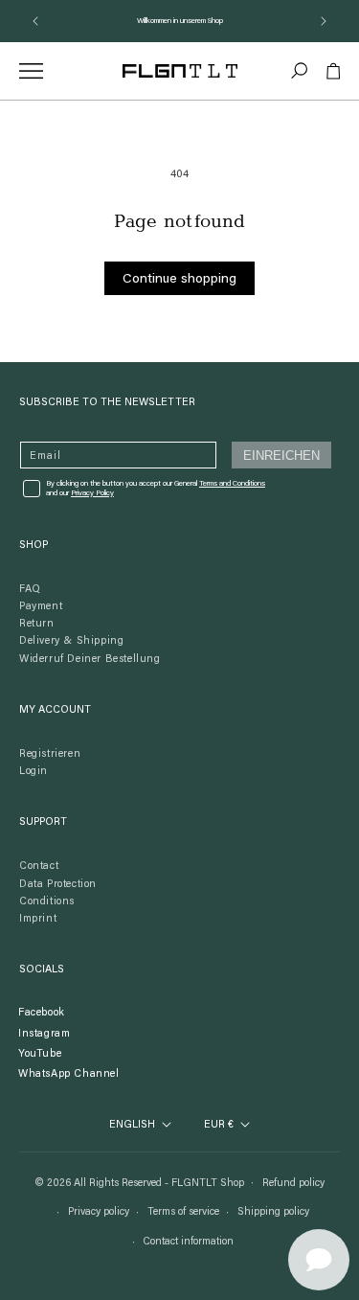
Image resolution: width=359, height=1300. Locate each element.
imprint (37, 919)
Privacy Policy (92, 493)
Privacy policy (98, 1212)
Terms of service (183, 1212)
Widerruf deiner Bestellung (90, 659)
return (37, 624)
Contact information (188, 1242)
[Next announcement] (324, 21)
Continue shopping (179, 279)
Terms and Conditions (232, 484)
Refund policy (293, 1183)
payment (40, 607)
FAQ (30, 589)
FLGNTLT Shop (207, 1182)
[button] (299, 71)
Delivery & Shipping (71, 641)
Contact (38, 866)
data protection (58, 884)
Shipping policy (273, 1212)
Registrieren (49, 754)
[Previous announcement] (35, 21)
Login (33, 771)
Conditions (47, 902)
